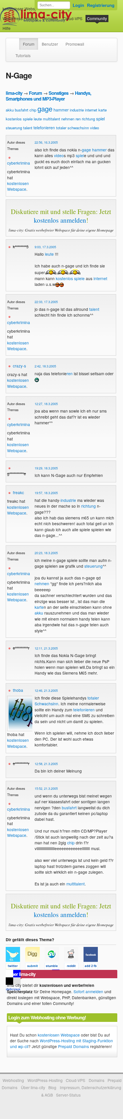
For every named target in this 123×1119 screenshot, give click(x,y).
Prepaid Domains (73, 1046)
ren (78, 119)
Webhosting (13, 1080)
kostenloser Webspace (23, 8)
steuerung (14, 127)
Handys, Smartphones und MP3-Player (48, 96)
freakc (18, 492)
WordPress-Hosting (20, 18)
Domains (50, 18)
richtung (88, 119)
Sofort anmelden (88, 991)
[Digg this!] (35, 967)
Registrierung (100, 5)
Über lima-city (33, 1087)
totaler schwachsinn (72, 127)
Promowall (75, 44)
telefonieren (44, 127)
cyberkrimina (18, 163)
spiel (100, 118)
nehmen (67, 119)
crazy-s (19, 366)
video (94, 127)
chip (32, 110)
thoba (18, 690)
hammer (61, 110)
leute (38, 119)
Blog (52, 1087)
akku (10, 110)
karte (102, 110)
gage (44, 108)
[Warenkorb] (15, 25)
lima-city (14, 93)
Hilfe (7, 28)
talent (27, 127)
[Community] (15, 41)
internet (91, 110)
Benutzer (50, 44)
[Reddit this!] (74, 967)
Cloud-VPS (72, 18)
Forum (28, 44)
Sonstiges (58, 93)
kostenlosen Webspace (18, 186)
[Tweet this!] (15, 967)
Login (78, 5)
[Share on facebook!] (93, 967)
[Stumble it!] (54, 967)
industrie (77, 110)
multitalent (51, 119)
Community (97, 18)
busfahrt (21, 110)
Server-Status (68, 1095)
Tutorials (23, 55)
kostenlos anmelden (60, 220)
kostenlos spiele (19, 119)
